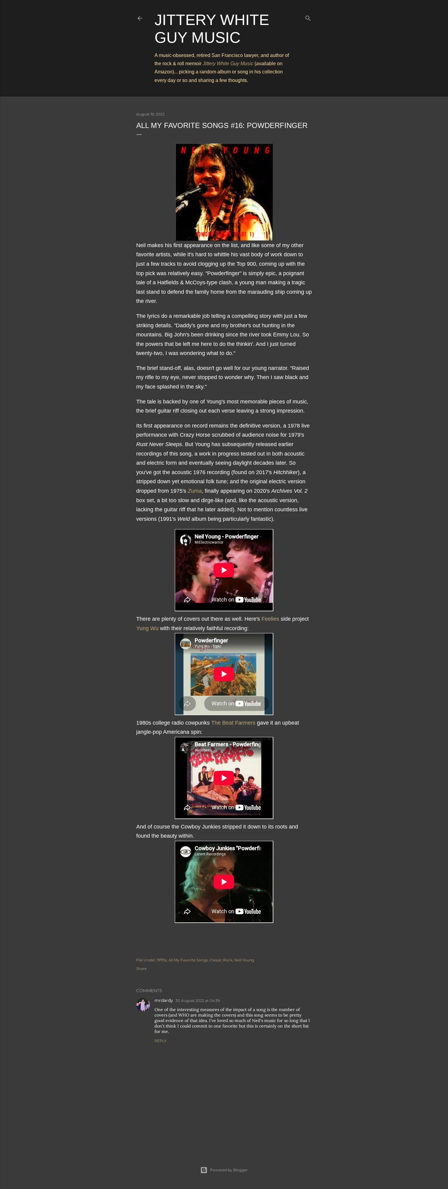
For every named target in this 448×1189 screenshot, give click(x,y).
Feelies (270, 619)
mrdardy (164, 1000)
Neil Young (244, 960)
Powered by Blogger (229, 1170)
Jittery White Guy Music (228, 63)
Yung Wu (147, 628)
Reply (161, 1040)
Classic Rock (221, 960)
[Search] (308, 17)
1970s (162, 960)
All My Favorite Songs (188, 960)
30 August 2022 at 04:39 (198, 1000)
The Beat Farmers (233, 723)
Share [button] (141, 968)
